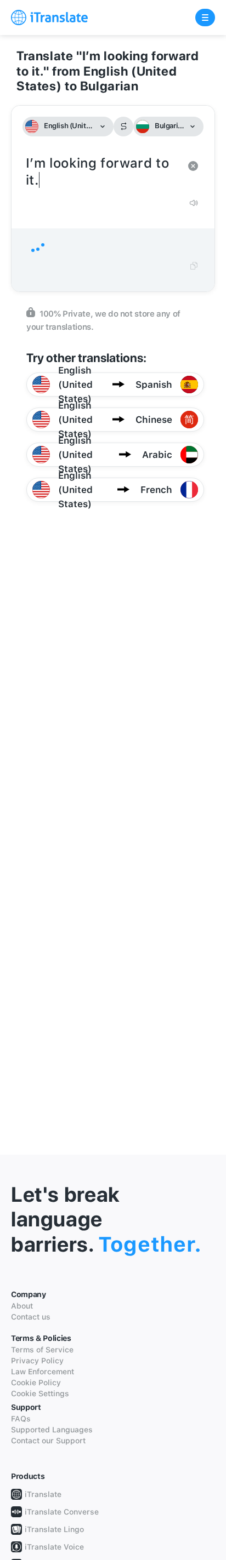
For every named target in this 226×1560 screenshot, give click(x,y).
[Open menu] (205, 17)
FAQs (21, 1418)
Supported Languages (52, 1429)
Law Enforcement (42, 1371)
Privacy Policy (37, 1360)
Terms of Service (42, 1349)
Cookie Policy (36, 1382)
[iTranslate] (49, 17)
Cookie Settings (40, 1393)
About (22, 1305)
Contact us (30, 1316)
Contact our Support (48, 1440)
